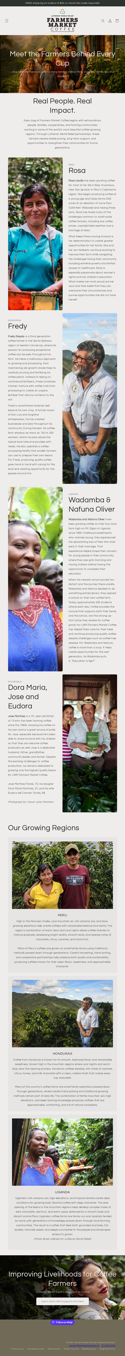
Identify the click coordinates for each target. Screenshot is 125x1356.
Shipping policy (89, 1349)
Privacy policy (17, 1349)
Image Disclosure (107, 1349)
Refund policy (54, 1349)
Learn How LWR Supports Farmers (62, 1301)
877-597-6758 (108, 1346)
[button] (6, 20)
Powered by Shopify (106, 1342)
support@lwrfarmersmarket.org (84, 1346)
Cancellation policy (36, 1349)
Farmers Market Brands (85, 1342)
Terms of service (71, 1349)
